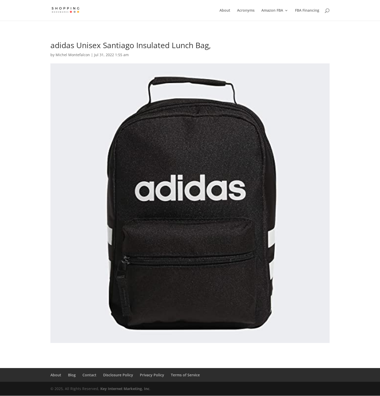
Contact (89, 374)
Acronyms (246, 11)
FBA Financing (307, 11)
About (224, 11)
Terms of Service (185, 374)
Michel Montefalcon (73, 54)
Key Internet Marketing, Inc (124, 388)
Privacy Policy (152, 374)
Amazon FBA (272, 11)
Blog (72, 374)
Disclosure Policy (118, 374)
